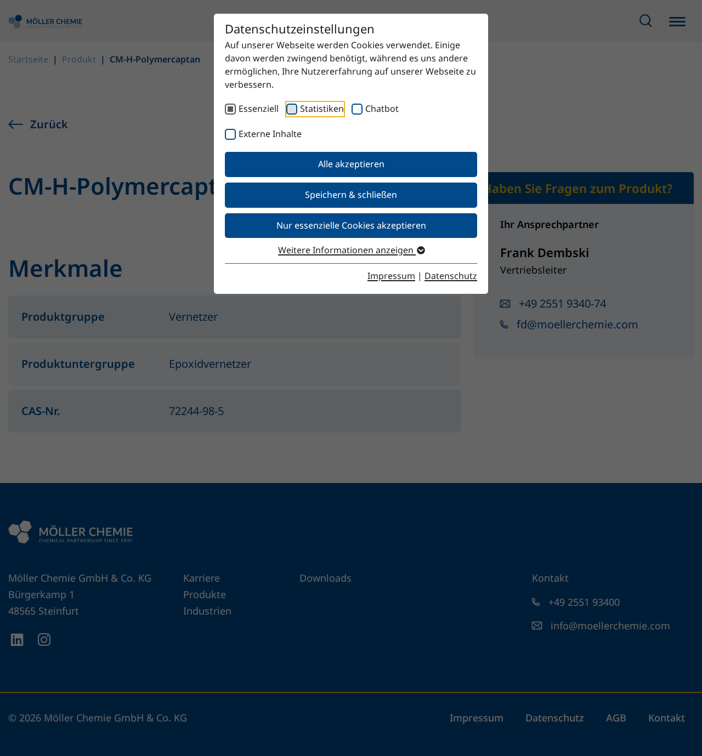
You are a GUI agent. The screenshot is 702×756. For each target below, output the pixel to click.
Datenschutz (450, 276)
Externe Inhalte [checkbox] (270, 134)
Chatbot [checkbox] (382, 109)
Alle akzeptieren (351, 164)
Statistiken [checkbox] (322, 109)
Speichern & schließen (351, 195)
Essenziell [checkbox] (259, 109)
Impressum (391, 276)
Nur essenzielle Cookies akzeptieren (351, 225)
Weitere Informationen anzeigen (347, 250)
